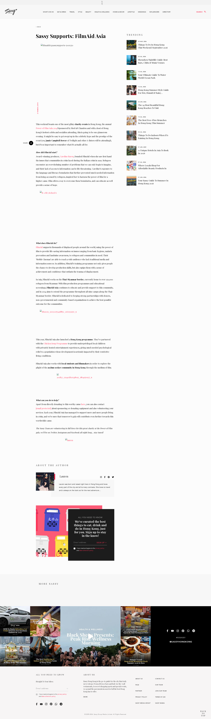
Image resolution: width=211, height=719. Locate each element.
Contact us (159, 679)
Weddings (142, 12)
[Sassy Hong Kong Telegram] (193, 631)
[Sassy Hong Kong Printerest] (183, 631)
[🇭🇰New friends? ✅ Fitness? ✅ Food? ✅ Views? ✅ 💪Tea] (90, 636)
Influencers (154, 12)
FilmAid (39, 247)
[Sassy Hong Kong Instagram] (178, 631)
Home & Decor (118, 12)
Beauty (88, 12)
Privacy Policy (141, 697)
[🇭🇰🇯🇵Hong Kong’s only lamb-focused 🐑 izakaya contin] (45, 621)
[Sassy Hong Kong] (11, 12)
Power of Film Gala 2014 (46, 128)
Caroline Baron (67, 156)
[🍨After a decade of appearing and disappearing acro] (136, 621)
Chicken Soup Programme (55, 343)
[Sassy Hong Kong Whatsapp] (188, 631)
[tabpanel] (148, 45)
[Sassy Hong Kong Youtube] (172, 631)
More (85, 697)
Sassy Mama (160, 703)
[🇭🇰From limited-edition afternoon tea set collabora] (15, 651)
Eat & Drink (61, 12)
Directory (167, 12)
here (83, 404)
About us (139, 679)
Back (39, 27)
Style (80, 12)
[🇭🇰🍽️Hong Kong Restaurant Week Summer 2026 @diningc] (136, 651)
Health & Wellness (102, 12)
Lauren (64, 476)
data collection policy (86, 550)
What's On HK (48, 12)
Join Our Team (161, 691)
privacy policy (99, 548)
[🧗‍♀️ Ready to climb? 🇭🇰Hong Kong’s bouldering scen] (45, 651)
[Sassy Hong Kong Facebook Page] (167, 631)
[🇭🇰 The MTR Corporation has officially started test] (15, 621)
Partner (138, 691)
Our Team (159, 685)
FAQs (137, 685)
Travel (72, 12)
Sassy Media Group (142, 703)
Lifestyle (131, 12)
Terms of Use (160, 697)
